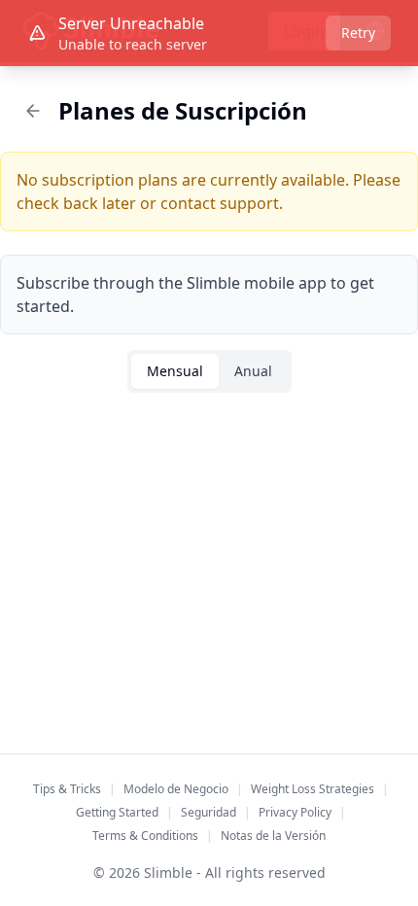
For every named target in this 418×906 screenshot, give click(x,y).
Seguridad (208, 812)
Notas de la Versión (273, 835)
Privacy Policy (295, 812)
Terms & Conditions (145, 835)
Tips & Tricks (67, 789)
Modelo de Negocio (175, 789)
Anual (253, 371)
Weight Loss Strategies (312, 789)
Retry (358, 32)
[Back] (33, 110)
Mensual (175, 371)
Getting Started (117, 812)
